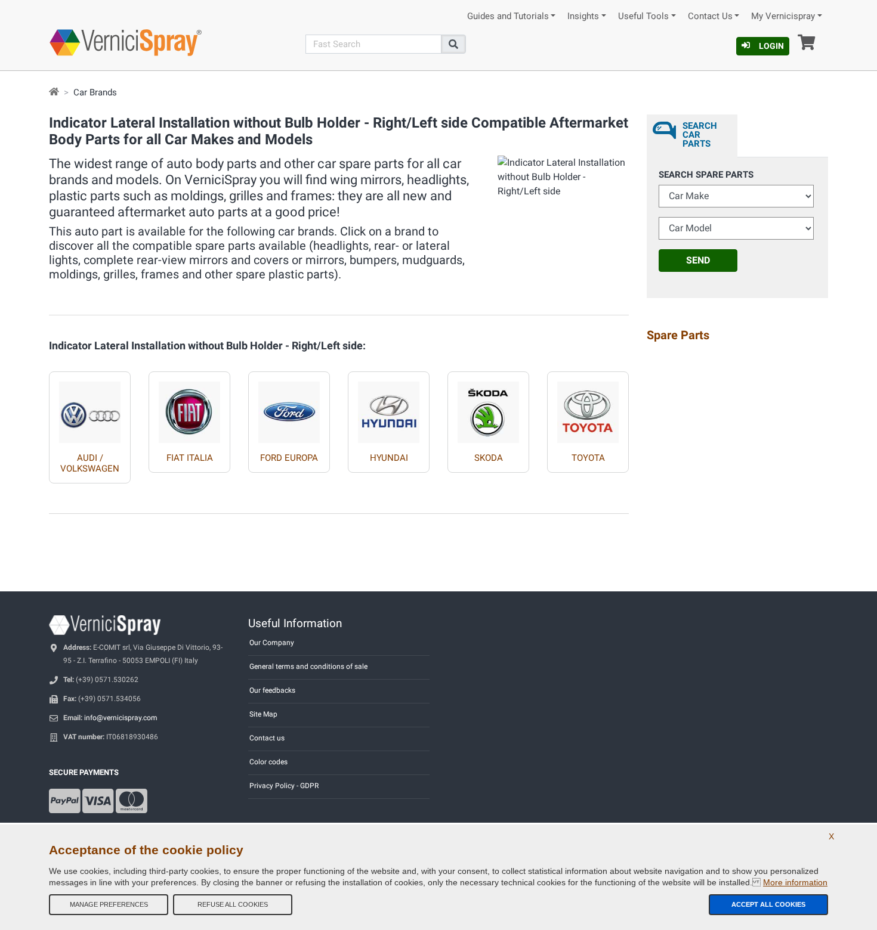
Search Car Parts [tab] (700, 134)
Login (771, 46)
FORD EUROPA (289, 457)
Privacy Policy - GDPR (284, 786)
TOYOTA (588, 457)
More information (795, 882)
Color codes (268, 762)
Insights (583, 16)
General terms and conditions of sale (308, 666)
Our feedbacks (272, 690)
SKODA (488, 457)
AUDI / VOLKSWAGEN (89, 463)
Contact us (267, 738)
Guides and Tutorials (508, 16)
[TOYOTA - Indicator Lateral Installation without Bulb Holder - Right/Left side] (588, 407)
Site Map (263, 714)
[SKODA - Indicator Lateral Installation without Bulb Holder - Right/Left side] (488, 407)
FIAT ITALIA (189, 457)
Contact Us (710, 16)
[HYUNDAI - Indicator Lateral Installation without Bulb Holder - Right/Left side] (388, 407)
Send (698, 260)
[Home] (54, 92)
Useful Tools (643, 16)
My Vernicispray (783, 16)
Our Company (271, 642)
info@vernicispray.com (121, 718)
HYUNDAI (389, 457)
